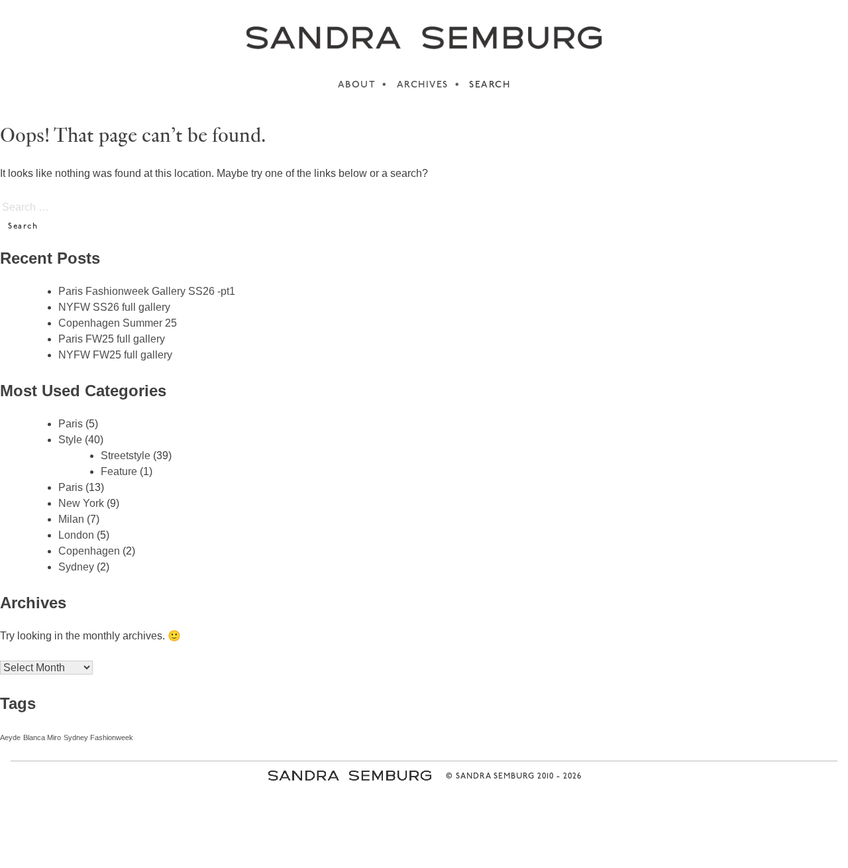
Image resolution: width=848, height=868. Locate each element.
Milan (71, 519)
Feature (119, 471)
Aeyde (10, 737)
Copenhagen (89, 551)
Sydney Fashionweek (98, 737)
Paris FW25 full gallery (111, 339)
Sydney (76, 566)
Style (70, 439)
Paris (70, 423)
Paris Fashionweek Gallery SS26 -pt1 (146, 291)
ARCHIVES (423, 85)
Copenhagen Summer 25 (117, 323)
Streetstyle (125, 455)
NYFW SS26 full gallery (114, 307)
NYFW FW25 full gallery (115, 354)
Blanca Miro (42, 737)
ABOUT (357, 85)
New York (81, 503)
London (76, 535)
